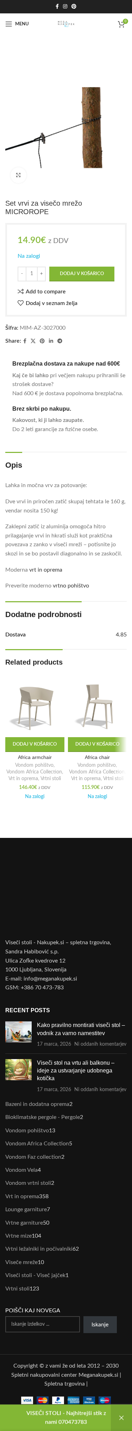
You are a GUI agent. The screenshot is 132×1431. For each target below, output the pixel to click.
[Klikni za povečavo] (18, 175)
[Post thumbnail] (18, 1034)
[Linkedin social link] (51, 341)
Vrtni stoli (50, 778)
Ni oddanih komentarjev (100, 1044)
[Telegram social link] (59, 341)
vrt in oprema (45, 570)
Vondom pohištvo (34, 765)
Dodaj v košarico (82, 274)
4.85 (121, 634)
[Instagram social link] (65, 7)
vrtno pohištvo (71, 586)
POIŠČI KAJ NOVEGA (32, 1310)
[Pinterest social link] (73, 7)
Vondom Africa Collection (34, 772)
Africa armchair (35, 757)
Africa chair (97, 757)
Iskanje (100, 1324)
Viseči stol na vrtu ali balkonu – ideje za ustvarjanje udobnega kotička (75, 1071)
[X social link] (33, 341)
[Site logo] (66, 23)
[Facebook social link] (57, 7)
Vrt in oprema (23, 778)
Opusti (121, 1418)
